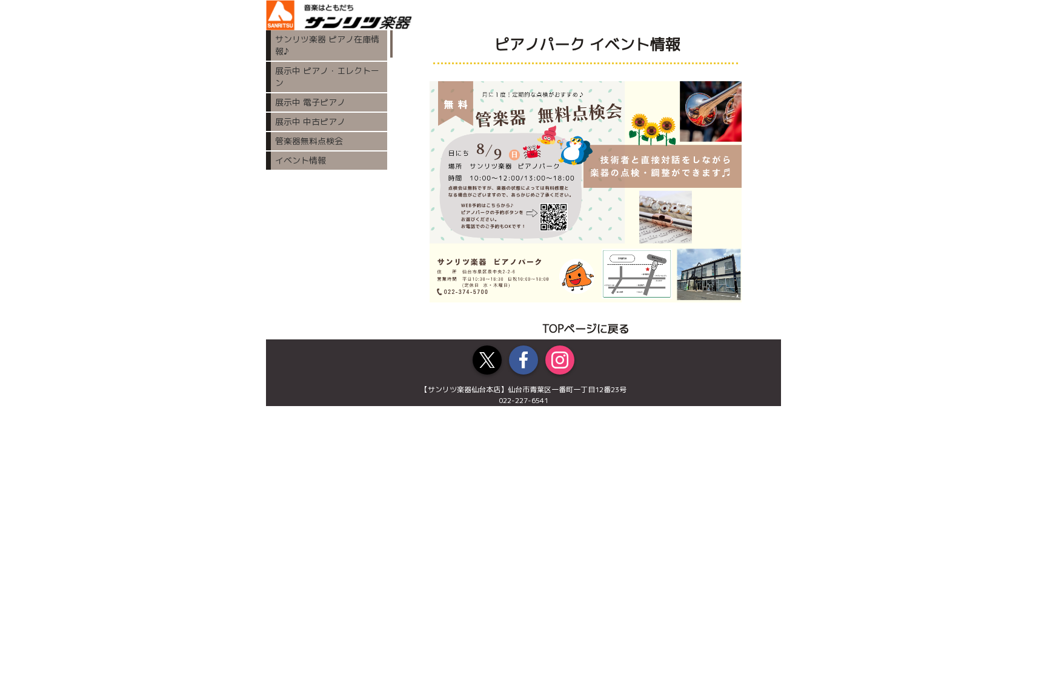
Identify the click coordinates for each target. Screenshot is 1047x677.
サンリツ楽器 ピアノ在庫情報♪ (327, 45)
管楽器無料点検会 (309, 141)
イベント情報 (300, 160)
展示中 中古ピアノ (310, 121)
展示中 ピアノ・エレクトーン (327, 76)
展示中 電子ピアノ (310, 102)
